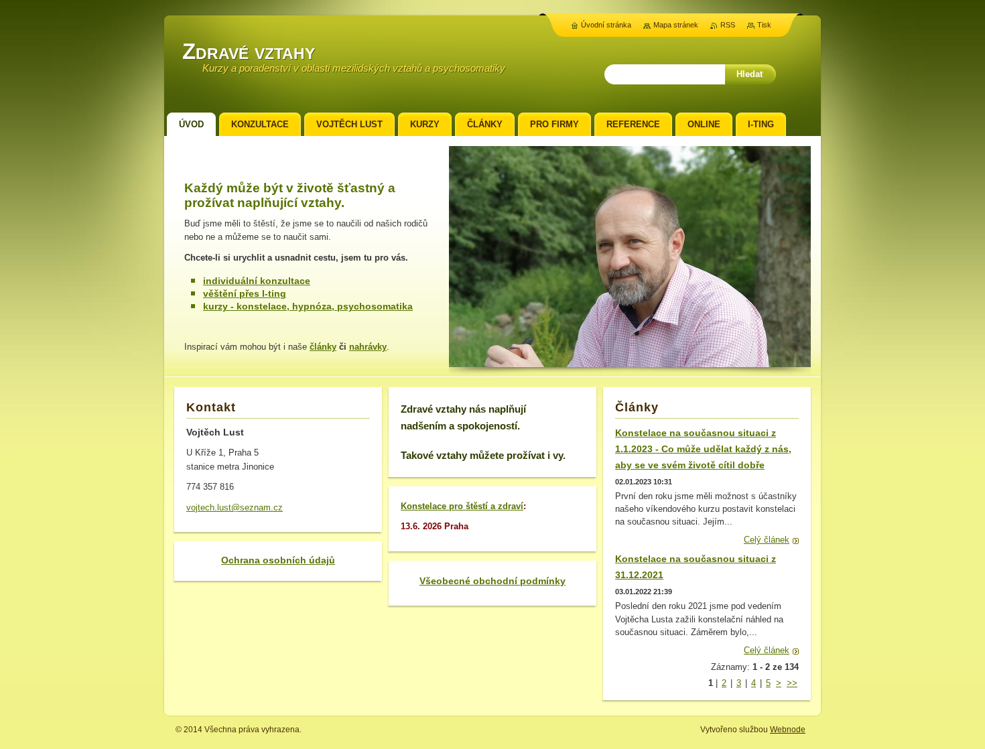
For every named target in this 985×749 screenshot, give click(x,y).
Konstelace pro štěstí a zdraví (462, 506)
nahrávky (368, 347)
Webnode (787, 730)
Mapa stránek (675, 25)
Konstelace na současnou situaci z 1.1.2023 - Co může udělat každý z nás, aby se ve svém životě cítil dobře (703, 448)
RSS (727, 25)
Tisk (764, 25)
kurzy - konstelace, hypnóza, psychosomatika (308, 306)
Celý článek (766, 540)
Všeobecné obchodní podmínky (492, 580)
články (323, 347)
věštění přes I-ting (244, 293)
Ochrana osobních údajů (278, 560)
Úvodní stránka (606, 25)
